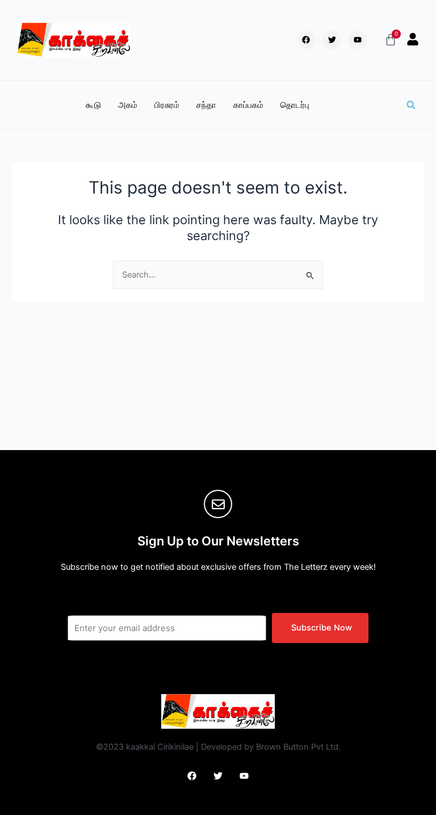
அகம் (127, 105)
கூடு (93, 105)
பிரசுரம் (166, 105)
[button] (411, 105)
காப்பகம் (248, 105)
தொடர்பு (294, 105)
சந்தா (206, 105)
